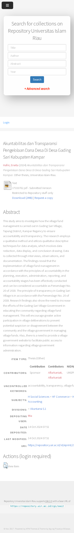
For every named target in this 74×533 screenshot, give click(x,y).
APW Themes (31, 528)
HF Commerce (60, 396)
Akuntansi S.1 (38, 409)
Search (37, 79)
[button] (5, 465)
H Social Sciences (38, 396)
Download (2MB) (22, 198)
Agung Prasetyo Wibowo (59, 528)
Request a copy (44, 198)
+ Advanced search (37, 88)
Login (6, 122)
